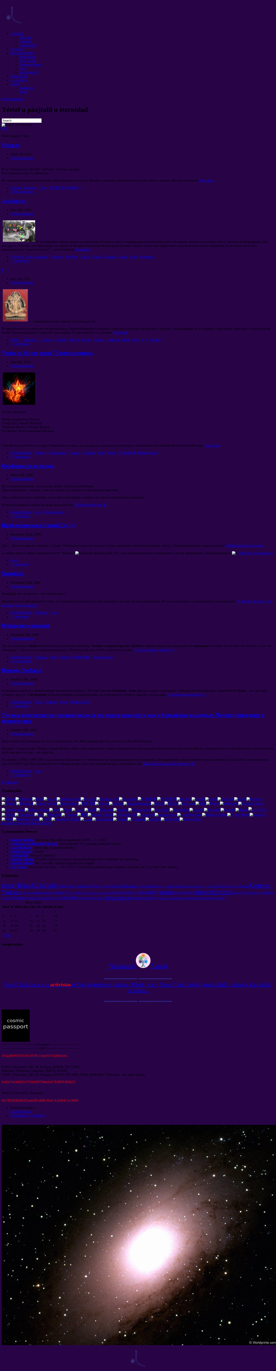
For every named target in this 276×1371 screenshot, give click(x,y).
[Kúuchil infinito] (14, 26)
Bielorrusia (26, 88)
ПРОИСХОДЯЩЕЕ (63, 188)
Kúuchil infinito (12, 99)
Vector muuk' (58, 453)
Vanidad (65, 657)
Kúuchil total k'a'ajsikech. (27, 1115)
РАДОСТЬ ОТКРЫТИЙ (246, 893)
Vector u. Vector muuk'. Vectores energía (47, 353)
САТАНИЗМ (266, 892)
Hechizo (233, 886)
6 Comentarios (20, 457)
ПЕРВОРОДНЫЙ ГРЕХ (123, 892)
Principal (25, 41)
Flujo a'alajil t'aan (22, 53)
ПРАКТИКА (147, 892)
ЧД (156, 898)
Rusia (23, 92)
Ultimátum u (18, 76)
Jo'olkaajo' (14, 201)
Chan (42, 188)
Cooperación (27, 45)
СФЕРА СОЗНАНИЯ (39, 898)
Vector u (40, 453)
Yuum (38, 702)
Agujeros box (180, 898)
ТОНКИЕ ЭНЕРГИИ (91, 898)
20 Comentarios (21, 661)
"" (82, 188)
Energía (132, 886)
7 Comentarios (20, 344)
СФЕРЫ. (56, 898)
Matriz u (28, 892)
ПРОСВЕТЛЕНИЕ (214, 892)
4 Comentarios (20, 516)
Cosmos (15, 188)
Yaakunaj (30, 188)
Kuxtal (85, 257)
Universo (56, 257)
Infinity (15, 340)
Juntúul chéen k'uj (197, 886)
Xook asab (206, 180)
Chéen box (163, 898)
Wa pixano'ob (28, 72)
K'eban (158, 886)
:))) (39, 525)
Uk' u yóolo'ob (74, 892)
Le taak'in (169, 886)
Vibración (17, 257)
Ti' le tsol (16, 49)
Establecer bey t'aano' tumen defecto (26, 823)
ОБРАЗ (195, 898)
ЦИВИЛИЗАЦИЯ (142, 898)
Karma (97, 257)
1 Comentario (19, 260)
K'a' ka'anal (9, 782)
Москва (11, 145)
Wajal (112, 453)
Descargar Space (30, 64)
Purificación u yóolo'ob (97, 893)
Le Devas (45, 340)
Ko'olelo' (72, 257)
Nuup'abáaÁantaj (138, 965)
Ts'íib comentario (22, 158)
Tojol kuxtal (27, 61)
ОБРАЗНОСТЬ (207, 898)
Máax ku (25, 37)
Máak (123, 257)
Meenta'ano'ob (148, 453)
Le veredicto (18, 80)
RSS (5, 128)
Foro (22, 68)
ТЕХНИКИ (126, 453)
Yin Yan (155, 340)
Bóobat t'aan (27, 57)
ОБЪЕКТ (220, 898)
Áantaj (14, 84)
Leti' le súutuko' (37, 257)
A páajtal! (17, 34)
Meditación (40, 892)
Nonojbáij (13, 573)
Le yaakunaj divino (84, 886)
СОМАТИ (7, 898)
